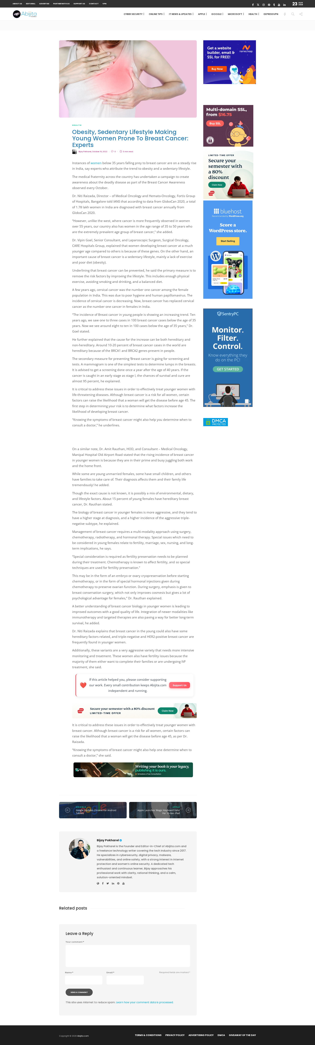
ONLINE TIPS (156, 14)
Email (110, 972)
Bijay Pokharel (85, 151)
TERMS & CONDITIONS (148, 1035)
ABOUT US (17, 3)
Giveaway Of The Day (242, 1035)
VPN (104, 3)
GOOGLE (216, 14)
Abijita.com (83, 1036)
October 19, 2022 (99, 151)
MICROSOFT (235, 14)
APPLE (201, 14)
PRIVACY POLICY (175, 1035)
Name (69, 972)
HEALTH (253, 14)
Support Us (179, 685)
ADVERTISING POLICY (201, 1035)
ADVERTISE (44, 3)
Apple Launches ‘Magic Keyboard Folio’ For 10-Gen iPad (158, 812)
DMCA (221, 1035)
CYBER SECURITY (133, 14)
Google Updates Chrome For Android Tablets (96, 812)
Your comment (75, 942)
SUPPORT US (79, 3)
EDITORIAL (30, 3)
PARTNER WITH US (61, 3)
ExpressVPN (271, 14)
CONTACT (94, 3)
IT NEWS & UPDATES (180, 14)
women (96, 163)
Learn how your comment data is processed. (144, 1002)
